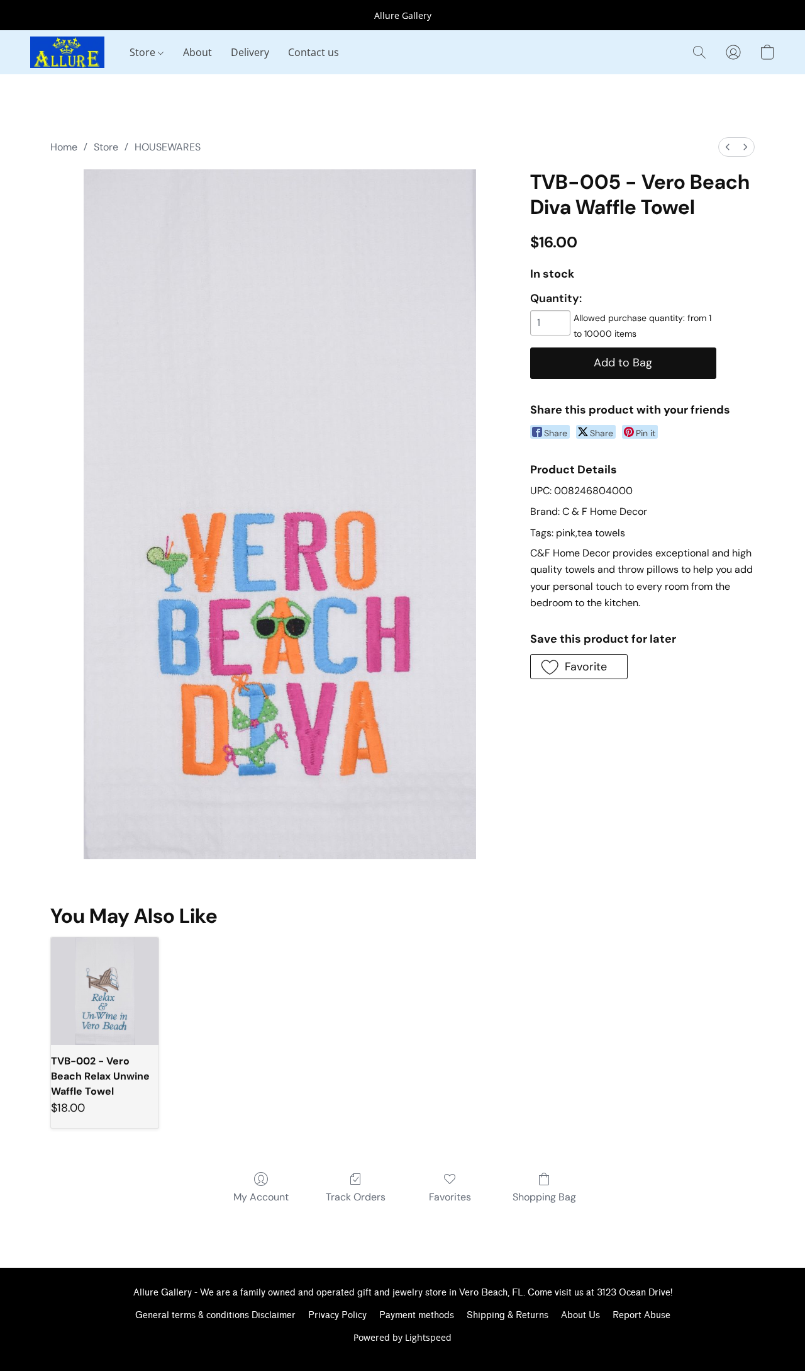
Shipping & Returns (507, 1315)
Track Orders (356, 1197)
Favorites (450, 1197)
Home (63, 147)
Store (144, 52)
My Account (261, 1197)
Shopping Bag (544, 1197)
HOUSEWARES (168, 147)
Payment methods (416, 1315)
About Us (580, 1315)
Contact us (313, 52)
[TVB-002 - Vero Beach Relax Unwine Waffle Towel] (104, 991)
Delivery (250, 52)
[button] (67, 52)
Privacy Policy (337, 1315)
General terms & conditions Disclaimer (215, 1315)
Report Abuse (641, 1315)
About (197, 52)
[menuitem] (727, 147)
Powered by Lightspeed (402, 1337)
